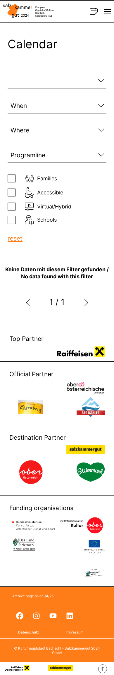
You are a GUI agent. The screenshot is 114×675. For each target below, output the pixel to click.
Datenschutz (28, 632)
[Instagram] (36, 615)
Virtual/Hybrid (54, 206)
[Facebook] (19, 615)
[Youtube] (53, 615)
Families (47, 178)
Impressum (74, 632)
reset (15, 238)
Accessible (50, 192)
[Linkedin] (69, 615)
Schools (47, 220)
